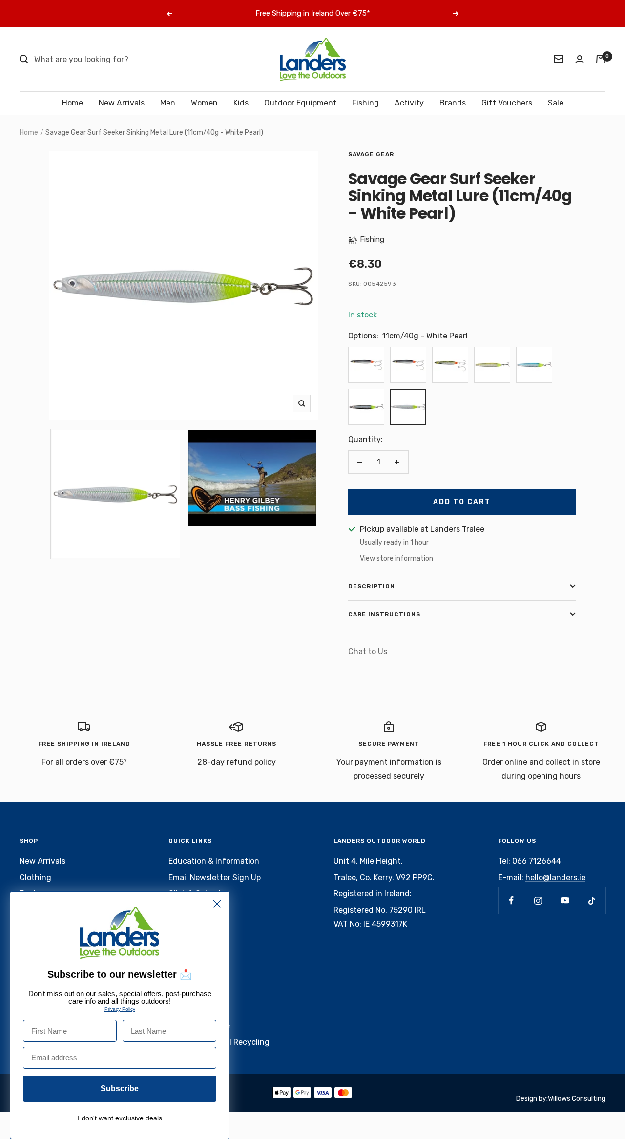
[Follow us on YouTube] (565, 900)
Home (72, 102)
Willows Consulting (576, 1099)
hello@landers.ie (555, 877)
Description (371, 586)
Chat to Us (367, 651)
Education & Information (213, 860)
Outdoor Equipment (300, 102)
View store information (396, 558)
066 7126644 (536, 860)
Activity (409, 102)
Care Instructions (384, 614)
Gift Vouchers (506, 102)
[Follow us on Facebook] (511, 900)
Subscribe (120, 1088)
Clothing (35, 877)
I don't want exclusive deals (120, 1118)
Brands (452, 102)
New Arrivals (122, 102)
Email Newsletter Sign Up (214, 877)
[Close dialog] (217, 903)
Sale (555, 102)
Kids (241, 102)
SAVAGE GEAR (371, 154)
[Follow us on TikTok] (592, 900)
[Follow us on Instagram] (538, 900)
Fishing (365, 102)
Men (167, 102)
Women (204, 102)
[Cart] (600, 59)
